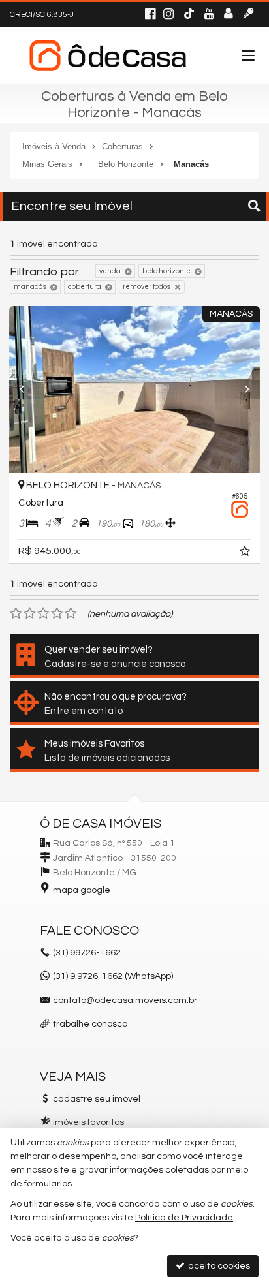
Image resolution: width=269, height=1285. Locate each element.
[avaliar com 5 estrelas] (71, 613)
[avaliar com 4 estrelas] (57, 613)
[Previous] (28, 389)
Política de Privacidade (184, 1217)
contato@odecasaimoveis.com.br (125, 1000)
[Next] (241, 389)
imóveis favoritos (88, 1122)
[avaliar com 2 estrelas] (30, 613)
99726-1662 (87, 952)
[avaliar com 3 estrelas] (43, 613)
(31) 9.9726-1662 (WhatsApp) (113, 976)
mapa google (81, 890)
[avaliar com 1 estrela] (16, 613)
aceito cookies (218, 1266)
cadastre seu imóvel (96, 1099)
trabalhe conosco (90, 1024)
